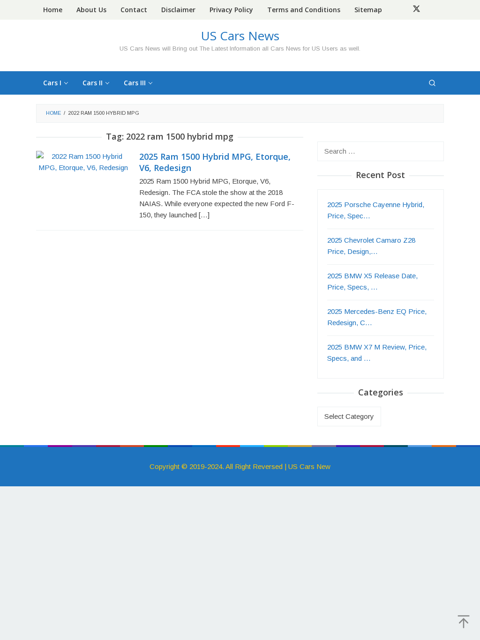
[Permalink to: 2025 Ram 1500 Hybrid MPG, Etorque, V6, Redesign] (83, 161)
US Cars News (240, 35)
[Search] (432, 83)
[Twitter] (416, 10)
